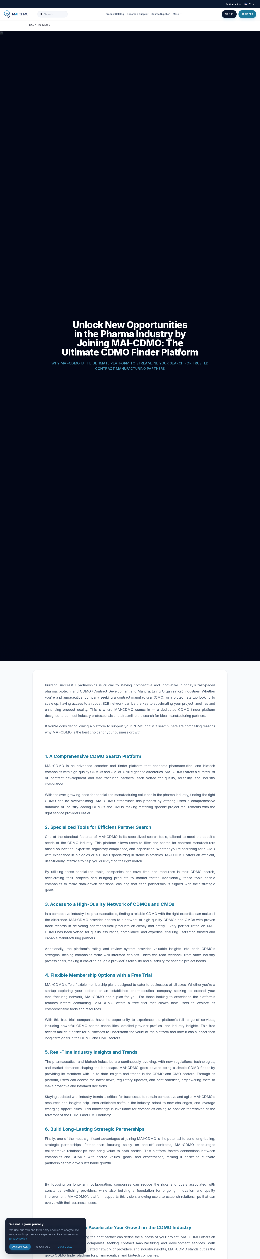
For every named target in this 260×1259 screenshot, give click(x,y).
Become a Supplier (137, 14)
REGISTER (247, 14)
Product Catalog (115, 14)
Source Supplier (161, 14)
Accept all (20, 1246)
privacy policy (18, 1238)
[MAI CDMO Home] (19, 14)
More (176, 14)
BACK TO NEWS (39, 24)
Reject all (42, 1246)
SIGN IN (229, 14)
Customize (65, 1246)
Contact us (235, 4)
